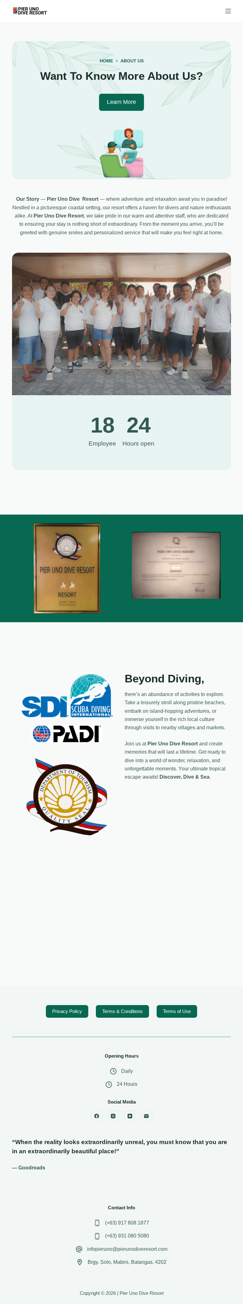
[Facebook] (97, 1116)
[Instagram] (113, 1116)
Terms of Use (177, 1011)
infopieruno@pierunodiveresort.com (127, 1249)
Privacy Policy (67, 1011)
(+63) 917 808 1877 (127, 1222)
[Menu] (228, 11)
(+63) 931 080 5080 (127, 1235)
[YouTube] (130, 1116)
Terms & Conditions (122, 1011)
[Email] (146, 1116)
